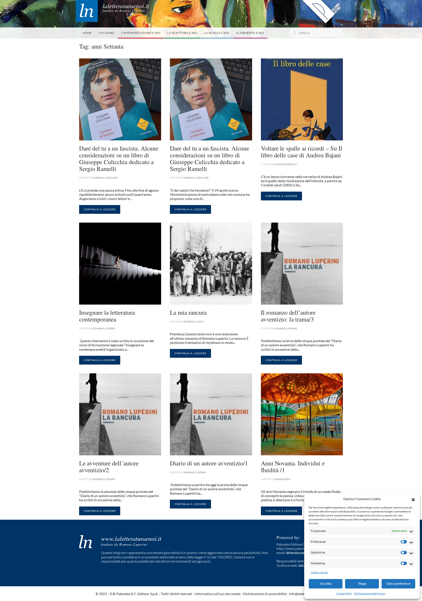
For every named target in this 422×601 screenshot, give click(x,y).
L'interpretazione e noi (141, 32)
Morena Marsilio (286, 164)
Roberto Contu (194, 321)
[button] (413, 499)
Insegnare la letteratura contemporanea (107, 315)
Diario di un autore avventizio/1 (209, 463)
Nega (362, 583)
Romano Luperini (104, 328)
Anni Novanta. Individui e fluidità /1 (293, 466)
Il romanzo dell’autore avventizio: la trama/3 (288, 315)
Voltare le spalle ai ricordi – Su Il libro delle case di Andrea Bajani (301, 151)
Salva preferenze (398, 583)
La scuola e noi (216, 32)
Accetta (325, 583)
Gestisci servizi (319, 572)
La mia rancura (188, 312)
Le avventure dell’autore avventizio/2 (108, 466)
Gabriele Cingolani (105, 177)
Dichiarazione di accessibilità (264, 594)
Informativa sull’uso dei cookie (217, 594)
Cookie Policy (344, 593)
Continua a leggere (100, 209)
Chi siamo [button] (106, 32)
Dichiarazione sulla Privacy (369, 593)
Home (87, 32)
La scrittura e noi (182, 32)
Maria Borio (282, 479)
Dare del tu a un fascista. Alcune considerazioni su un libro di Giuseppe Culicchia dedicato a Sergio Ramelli (118, 158)
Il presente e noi (250, 32)
